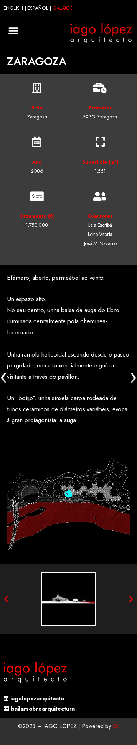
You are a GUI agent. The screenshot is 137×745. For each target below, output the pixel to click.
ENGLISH (13, 8)
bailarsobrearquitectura (43, 709)
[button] (13, 31)
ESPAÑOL (37, 8)
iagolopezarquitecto (37, 699)
